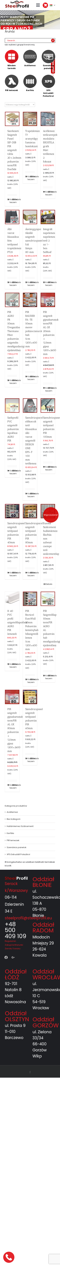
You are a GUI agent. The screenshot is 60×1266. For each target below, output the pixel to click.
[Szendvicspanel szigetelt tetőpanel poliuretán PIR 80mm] (30, 511)
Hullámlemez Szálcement (20, 826)
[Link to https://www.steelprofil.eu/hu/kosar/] (45, 5)
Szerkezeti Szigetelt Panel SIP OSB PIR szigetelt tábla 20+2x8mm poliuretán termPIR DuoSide (14, 150)
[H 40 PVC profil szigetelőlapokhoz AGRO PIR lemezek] (12, 599)
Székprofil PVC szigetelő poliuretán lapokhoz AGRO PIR (13, 429)
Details (15, 199)
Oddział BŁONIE (43, 882)
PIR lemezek (13, 840)
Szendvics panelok (16, 847)
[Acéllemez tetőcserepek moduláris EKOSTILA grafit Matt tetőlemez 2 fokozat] (48, 119)
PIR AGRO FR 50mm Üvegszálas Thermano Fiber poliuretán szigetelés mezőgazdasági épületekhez (16, 331)
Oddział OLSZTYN (17, 1016)
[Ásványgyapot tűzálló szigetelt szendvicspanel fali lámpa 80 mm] (30, 217)
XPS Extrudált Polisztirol (18, 854)
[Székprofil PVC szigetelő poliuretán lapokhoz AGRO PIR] (12, 405)
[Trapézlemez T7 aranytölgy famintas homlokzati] (30, 119)
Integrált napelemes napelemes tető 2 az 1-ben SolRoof (49, 241)
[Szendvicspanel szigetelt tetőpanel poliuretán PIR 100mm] (48, 405)
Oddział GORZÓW (45, 1022)
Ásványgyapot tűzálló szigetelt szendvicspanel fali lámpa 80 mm (34, 241)
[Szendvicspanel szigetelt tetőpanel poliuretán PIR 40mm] (12, 511)
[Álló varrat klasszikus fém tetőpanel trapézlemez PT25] (12, 217)
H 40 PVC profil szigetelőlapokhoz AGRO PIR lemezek (17, 622)
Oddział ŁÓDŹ (16, 974)
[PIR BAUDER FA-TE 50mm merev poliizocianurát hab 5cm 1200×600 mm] (30, 300)
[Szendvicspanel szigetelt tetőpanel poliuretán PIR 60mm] (30, 697)
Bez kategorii (13, 819)
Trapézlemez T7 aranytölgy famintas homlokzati (32, 138)
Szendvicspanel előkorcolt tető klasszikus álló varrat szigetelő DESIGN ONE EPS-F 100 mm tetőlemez (34, 440)
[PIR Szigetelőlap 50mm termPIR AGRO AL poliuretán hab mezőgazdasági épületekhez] (48, 599)
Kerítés (10, 833)
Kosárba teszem (11, 201)
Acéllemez (12, 812)
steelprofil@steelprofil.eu (28, 918)
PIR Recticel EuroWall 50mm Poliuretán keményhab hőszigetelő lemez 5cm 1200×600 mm (31, 630)
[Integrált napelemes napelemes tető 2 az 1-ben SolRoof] (48, 217)
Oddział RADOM (43, 927)
